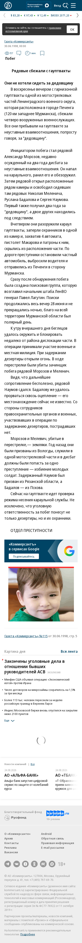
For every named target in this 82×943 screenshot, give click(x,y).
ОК (72, 29)
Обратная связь (52, 838)
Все (33, 764)
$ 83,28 (15, 15)
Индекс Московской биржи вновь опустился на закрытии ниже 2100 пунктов (40, 712)
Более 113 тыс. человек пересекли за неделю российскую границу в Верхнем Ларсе (33, 701)
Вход (57, 5)
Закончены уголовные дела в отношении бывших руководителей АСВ (34, 666)
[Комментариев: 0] (18, 53)
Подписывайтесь (24, 556)
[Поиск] (65, 5)
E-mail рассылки (52, 848)
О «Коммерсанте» (17, 834)
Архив (8, 838)
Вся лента (69, 651)
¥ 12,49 (41, 15)
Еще (6, 720)
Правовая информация (57, 843)
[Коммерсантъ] (8, 5)
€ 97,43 (28, 15)
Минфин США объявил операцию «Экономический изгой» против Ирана (37, 681)
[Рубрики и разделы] (73, 5)
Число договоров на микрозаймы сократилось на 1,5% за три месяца (39, 691)
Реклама (10, 848)
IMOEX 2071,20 (60, 15)
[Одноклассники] (34, 864)
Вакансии (11, 852)
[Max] (52, 864)
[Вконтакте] (16, 864)
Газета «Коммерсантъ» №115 (26, 636)
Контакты (11, 843)
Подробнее (27, 934)
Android (46, 834)
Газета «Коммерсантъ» (18, 41)
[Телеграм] (7, 864)
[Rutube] (43, 864)
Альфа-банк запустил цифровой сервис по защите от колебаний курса (26, 785)
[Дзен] (25, 864)
